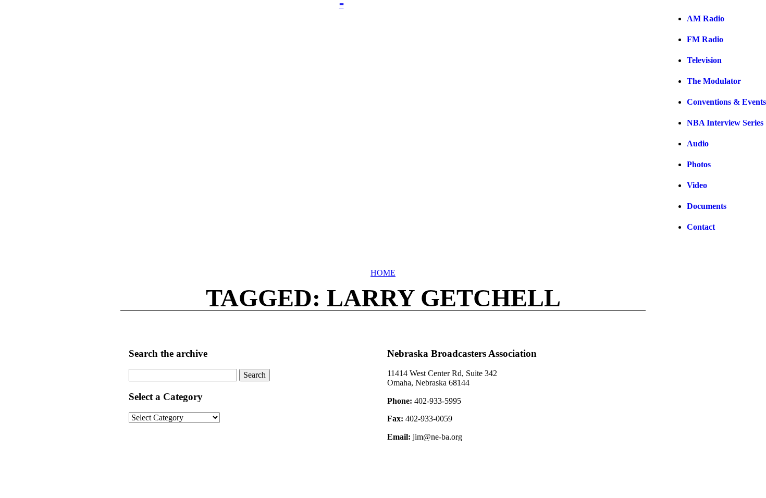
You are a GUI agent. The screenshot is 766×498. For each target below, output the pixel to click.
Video (697, 185)
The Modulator (714, 81)
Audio (698, 143)
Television (704, 60)
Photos (699, 164)
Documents (706, 206)
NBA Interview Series (725, 122)
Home (383, 272)
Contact (701, 226)
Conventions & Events (726, 101)
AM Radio (705, 18)
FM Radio (705, 39)
